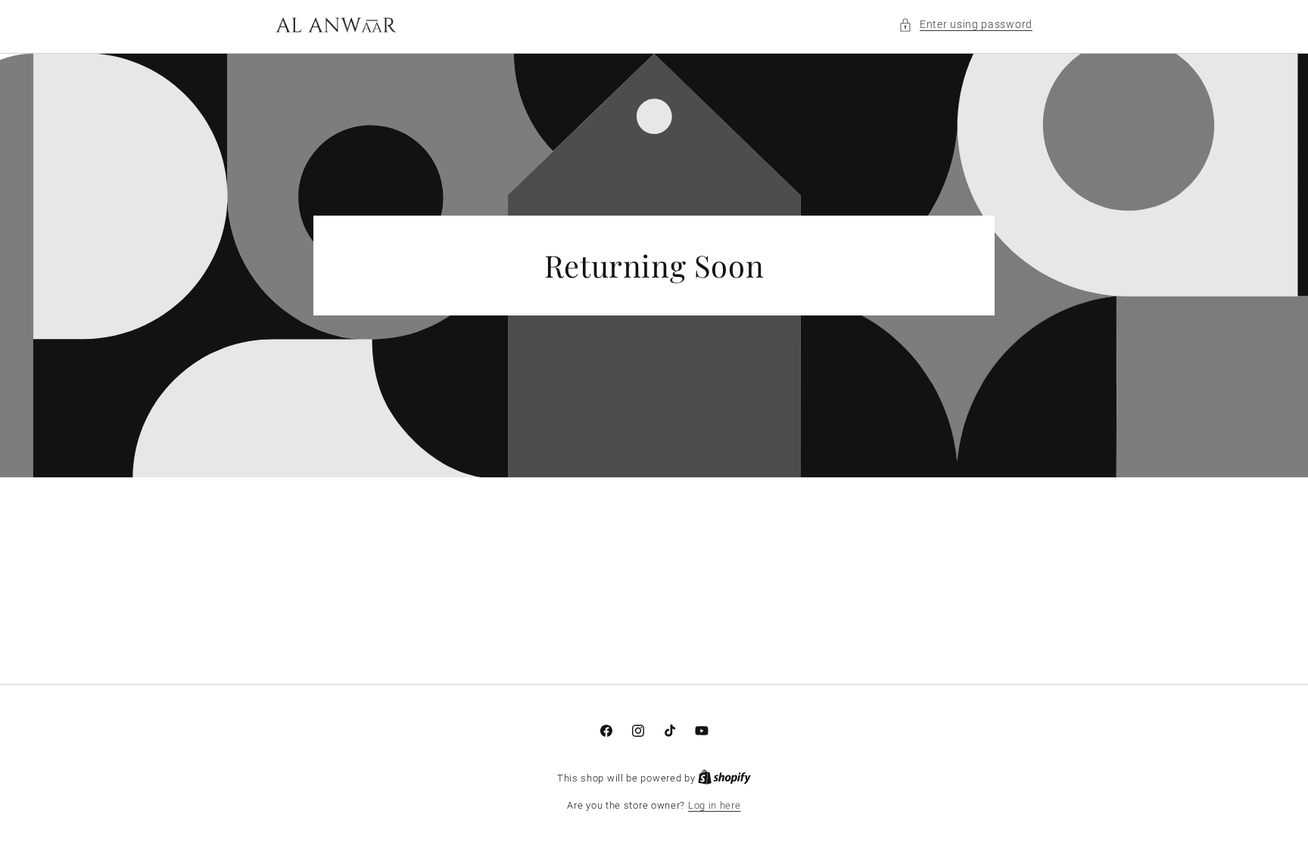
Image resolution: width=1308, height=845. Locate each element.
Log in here (714, 805)
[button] (965, 24)
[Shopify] (724, 778)
